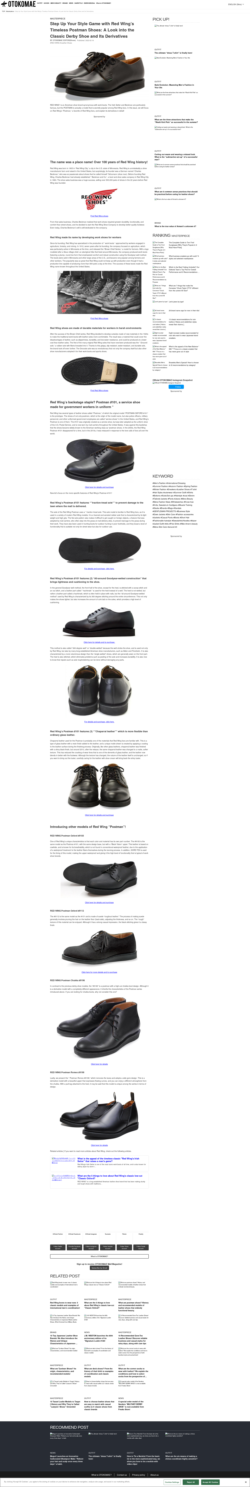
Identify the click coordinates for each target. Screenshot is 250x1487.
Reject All (191, 1482)
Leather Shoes (66, 43)
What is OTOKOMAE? (103, 3)
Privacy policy (138, 1474)
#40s (167, 523)
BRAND (65, 3)
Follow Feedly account (141, 1247)
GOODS (46, 3)
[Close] (246, 1482)
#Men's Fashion (159, 483)
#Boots (176, 517)
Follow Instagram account (91, 1247)
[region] (125, 1482)
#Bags (170, 508)
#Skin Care (170, 514)
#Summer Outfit (179, 492)
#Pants (171, 498)
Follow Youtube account (108, 1247)
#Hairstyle (178, 495)
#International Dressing (175, 483)
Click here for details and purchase (99, 487)
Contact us (122, 1474)
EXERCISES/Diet (89, 3)
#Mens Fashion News (161, 501)
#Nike (182, 523)
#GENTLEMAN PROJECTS (164, 511)
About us (154, 1474)
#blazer (193, 520)
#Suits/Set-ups (167, 495)
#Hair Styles (158, 492)
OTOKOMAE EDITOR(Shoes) (64, 40)
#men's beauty (191, 523)
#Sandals (177, 508)
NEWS (71, 3)
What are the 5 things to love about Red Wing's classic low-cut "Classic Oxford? (109, 1177)
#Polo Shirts (174, 523)
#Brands (163, 508)
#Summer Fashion (160, 486)
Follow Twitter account (58, 1247)
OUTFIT (39, 3)
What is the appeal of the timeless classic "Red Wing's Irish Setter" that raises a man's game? (108, 1160)
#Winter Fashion (159, 489)
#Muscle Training (185, 505)
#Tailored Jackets (160, 498)
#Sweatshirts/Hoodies (181, 520)
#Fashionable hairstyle (162, 520)
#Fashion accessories (184, 514)
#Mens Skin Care (160, 526)
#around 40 (172, 526)
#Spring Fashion (190, 486)
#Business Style (183, 511)
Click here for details (99, 1064)
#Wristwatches (177, 501)
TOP (3, 11)
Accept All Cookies (210, 1482)
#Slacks (156, 508)
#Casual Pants (167, 517)
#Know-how (188, 501)
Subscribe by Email (99, 1268)
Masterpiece (10, 11)
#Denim (191, 495)
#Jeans (177, 498)
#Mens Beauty (187, 498)
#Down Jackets (159, 514)
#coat (185, 495)
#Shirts (190, 492)
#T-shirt (193, 489)
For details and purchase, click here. (99, 568)
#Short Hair (184, 517)
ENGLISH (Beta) (235, 4)
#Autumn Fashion (175, 486)
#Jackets (156, 517)
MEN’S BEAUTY (56, 3)
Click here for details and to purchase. (99, 642)
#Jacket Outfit (158, 523)
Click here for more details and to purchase (99, 972)
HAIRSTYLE (78, 3)
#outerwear (168, 492)
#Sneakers (171, 489)
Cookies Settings (172, 1482)
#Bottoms (157, 495)
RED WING (55, 43)
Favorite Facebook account (74, 1247)
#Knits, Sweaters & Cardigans (165, 505)
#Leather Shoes (183, 489)
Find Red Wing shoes (99, 216)
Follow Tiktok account (124, 1247)
